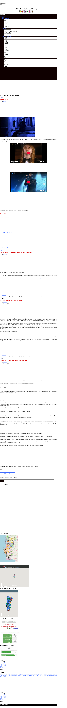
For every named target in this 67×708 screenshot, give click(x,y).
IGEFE (6, 23)
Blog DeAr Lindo (2, 16)
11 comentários (4, 464)
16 (1, 664)
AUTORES (3, 58)
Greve (54, 674)
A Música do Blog (4, 99)
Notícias (24, 675)
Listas (9, 675)
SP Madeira (7, 50)
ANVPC (4, 674)
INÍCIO (3, 17)
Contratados (16, 674)
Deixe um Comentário (5, 247)
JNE (6, 27)
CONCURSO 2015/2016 (7, 29)
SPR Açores (7, 49)
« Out (0, 667)
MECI (4, 19)
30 (1, 666)
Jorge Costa (5, 66)
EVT (47, 674)
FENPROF (5, 45)
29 (0, 666)
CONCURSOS (4, 28)
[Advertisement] (28, 73)
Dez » (2, 667)
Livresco (5, 61)
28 (5, 665)
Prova (55, 675)
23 (1, 665)
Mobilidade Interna (18, 675)
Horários (56, 674)
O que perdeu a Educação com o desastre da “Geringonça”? (14, 360)
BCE (7, 674)
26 (3, 665)
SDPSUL (6, 43)
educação (37, 674)
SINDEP (5, 52)
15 (0, 664)
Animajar (5, 63)
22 (0, 665)
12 (3, 663)
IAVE (4, 24)
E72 (7, 21)
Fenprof (51, 674)
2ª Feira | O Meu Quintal (7, 232)
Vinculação (4, 676)
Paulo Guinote (49, 675)
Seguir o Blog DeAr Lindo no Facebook (7, 472)
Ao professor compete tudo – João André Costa (11, 300)
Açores (6, 674)
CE (11, 674)
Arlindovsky (5, 59)
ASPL (4, 56)
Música (21, 675)
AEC (0, 674)
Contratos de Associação (26, 674)
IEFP (0, 675)
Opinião (44, 675)
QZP (56, 675)
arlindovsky (4, 101)
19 (3, 664)
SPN (6, 46)
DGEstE (6, 22)
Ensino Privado (41, 674)
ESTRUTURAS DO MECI (6, 18)
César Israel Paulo (6, 64)
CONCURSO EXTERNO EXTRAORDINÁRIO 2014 (12, 32)
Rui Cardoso (5, 60)
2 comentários (4, 355)
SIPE (4, 55)
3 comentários (4, 208)
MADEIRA (5, 38)
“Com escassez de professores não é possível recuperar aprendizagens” (16, 252)
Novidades (29, 675)
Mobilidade (14, 675)
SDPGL (6, 42)
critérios (30, 674)
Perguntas (53, 675)
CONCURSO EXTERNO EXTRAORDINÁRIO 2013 (12, 30)
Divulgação (33, 674)
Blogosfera (9, 674)
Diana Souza (5, 65)
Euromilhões (45, 674)
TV (0, 676)
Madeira (11, 675)
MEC (12, 675)
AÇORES (5, 35)
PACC (46, 675)
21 (5, 664)
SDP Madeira (7, 44)
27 (4, 665)
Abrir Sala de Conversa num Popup (4, 518)
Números (37, 675)
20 (4, 664)
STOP (4, 51)
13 (4, 663)
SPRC (6, 47)
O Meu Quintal (41, 675)
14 (5, 663)
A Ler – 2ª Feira (4, 213)
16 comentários (4, 295)
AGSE (5, 20)
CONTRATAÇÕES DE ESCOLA (9, 34)
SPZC (6, 41)
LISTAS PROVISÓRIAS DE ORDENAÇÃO (10, 31)
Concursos (13, 674)
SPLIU (5, 53)
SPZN (6, 40)
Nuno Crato (34, 675)
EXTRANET (7, 26)
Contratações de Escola (21, 674)
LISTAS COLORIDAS (7, 33)
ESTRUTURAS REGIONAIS (6, 36)
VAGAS (2, 676)
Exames (49, 674)
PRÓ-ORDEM (6, 54)
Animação (2, 674)
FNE (4, 39)
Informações (4, 675)
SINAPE (5, 57)
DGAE (31, 674)
